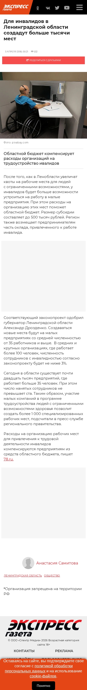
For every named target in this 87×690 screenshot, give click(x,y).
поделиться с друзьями (45, 60)
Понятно (43, 686)
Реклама (64, 651)
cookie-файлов (43, 676)
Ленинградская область (23, 575)
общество (52, 575)
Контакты (24, 651)
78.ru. (9, 459)
